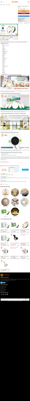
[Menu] (1, 2)
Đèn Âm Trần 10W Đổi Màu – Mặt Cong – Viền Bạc (15, 256)
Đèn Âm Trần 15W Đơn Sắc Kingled (4, 243)
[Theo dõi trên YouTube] (7, 294)
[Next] (16, 21)
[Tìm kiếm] (3, 2)
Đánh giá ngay (25, 169)
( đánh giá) (21, 8)
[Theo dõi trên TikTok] (3, 294)
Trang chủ (1, 4)
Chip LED (3, 57)
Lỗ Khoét (3, 55)
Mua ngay (24, 13)
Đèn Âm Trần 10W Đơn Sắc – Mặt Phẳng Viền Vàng (25, 230)
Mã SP (3, 44)
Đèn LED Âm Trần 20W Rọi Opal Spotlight (25, 256)
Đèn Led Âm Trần (8, 4)
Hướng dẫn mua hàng (3, 286)
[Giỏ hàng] (28, 2)
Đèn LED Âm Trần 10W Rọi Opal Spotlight (5, 256)
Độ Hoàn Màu (3, 61)
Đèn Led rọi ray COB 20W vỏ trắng (5, 269)
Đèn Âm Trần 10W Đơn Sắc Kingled (4, 230)
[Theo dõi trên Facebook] (1, 294)
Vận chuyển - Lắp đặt (3, 287)
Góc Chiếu (3, 63)
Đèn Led (4, 4)
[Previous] (1, 21)
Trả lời (1, 175)
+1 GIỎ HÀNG (24, 11)
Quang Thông (3, 59)
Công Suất (3, 46)
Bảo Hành (3, 72)
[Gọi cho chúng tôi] (5, 294)
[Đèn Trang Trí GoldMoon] (15, 2)
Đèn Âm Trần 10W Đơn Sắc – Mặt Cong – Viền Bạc (25, 243)
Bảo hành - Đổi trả (2, 288)
